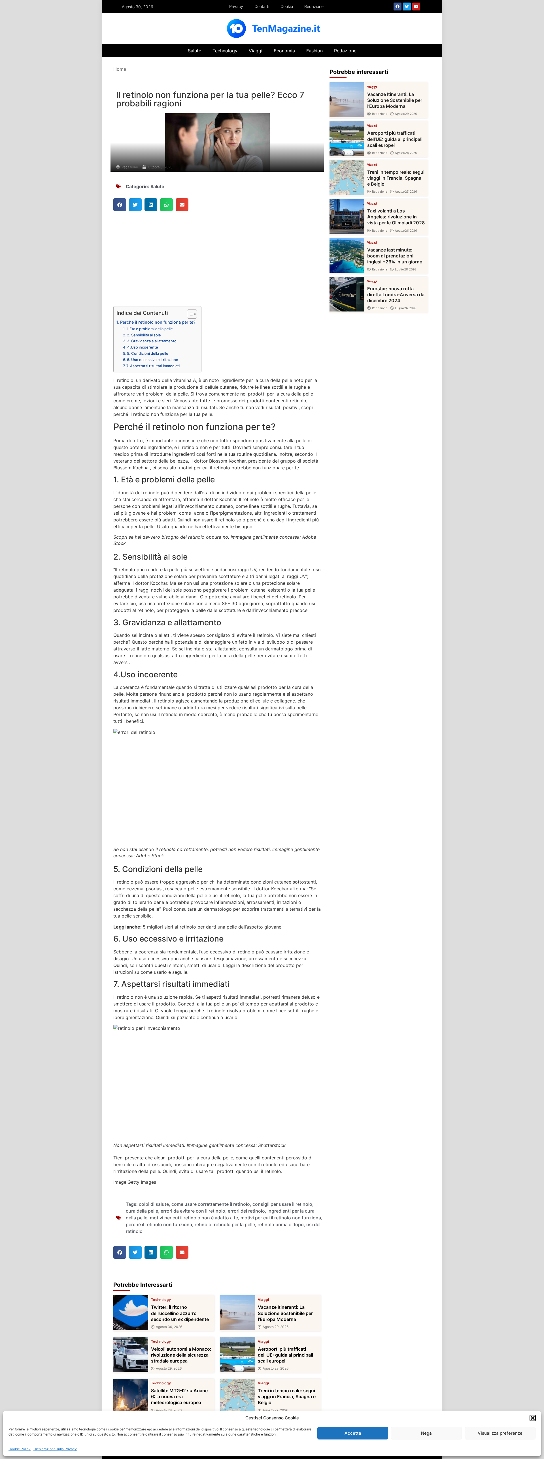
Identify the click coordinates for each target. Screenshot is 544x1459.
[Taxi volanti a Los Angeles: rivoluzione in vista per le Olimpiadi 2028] (347, 216)
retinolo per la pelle (234, 1224)
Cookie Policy (19, 1449)
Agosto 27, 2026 (275, 1410)
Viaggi (255, 50)
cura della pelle (142, 1211)
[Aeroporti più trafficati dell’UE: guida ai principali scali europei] (237, 1354)
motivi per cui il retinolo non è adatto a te (194, 1218)
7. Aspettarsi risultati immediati (153, 366)
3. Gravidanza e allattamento (152, 341)
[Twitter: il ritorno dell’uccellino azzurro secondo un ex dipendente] (130, 1312)
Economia (284, 50)
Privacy (236, 6)
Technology (224, 50)
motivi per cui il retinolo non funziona (281, 1218)
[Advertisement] (217, 264)
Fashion (314, 50)
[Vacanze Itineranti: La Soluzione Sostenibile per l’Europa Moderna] (237, 1312)
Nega (426, 1433)
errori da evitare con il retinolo (193, 1211)
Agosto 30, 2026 (169, 1327)
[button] (533, 1418)
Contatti (261, 6)
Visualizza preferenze (500, 1433)
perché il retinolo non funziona (159, 1224)
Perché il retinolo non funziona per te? (158, 322)
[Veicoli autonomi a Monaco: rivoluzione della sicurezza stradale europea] (130, 1354)
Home (119, 69)
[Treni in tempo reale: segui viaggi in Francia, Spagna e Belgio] (237, 1396)
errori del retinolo (246, 1211)
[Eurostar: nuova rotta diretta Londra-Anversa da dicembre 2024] (347, 294)
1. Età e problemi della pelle (149, 328)
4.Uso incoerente (142, 347)
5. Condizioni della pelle (147, 353)
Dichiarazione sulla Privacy (55, 1449)
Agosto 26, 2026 (406, 230)
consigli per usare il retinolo (282, 1204)
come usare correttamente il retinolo (210, 1204)
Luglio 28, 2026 (405, 269)
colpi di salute (154, 1204)
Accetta (353, 1433)
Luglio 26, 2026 (405, 308)
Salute (194, 50)
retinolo (203, 1224)
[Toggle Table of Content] (189, 314)
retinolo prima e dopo (281, 1224)
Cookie (286, 6)
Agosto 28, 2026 (275, 1368)
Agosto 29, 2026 (275, 1327)
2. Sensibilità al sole (144, 335)
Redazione (314, 6)
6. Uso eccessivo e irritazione (152, 359)
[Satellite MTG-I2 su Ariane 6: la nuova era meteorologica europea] (130, 1396)
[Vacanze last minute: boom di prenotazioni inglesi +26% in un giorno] (347, 255)
